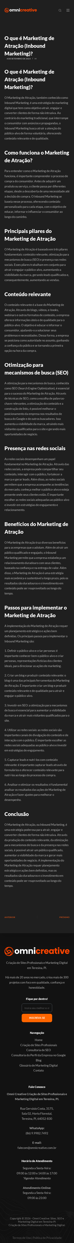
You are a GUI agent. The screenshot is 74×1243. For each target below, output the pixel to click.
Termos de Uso (21, 1238)
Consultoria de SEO (38, 1050)
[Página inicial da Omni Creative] (20, 10)
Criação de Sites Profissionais (38, 1045)
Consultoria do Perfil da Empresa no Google (38, 1055)
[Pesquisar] (60, 10)
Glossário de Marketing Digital (38, 1065)
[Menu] (68, 10)
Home (39, 1040)
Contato (38, 1070)
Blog (38, 1060)
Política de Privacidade (47, 1238)
